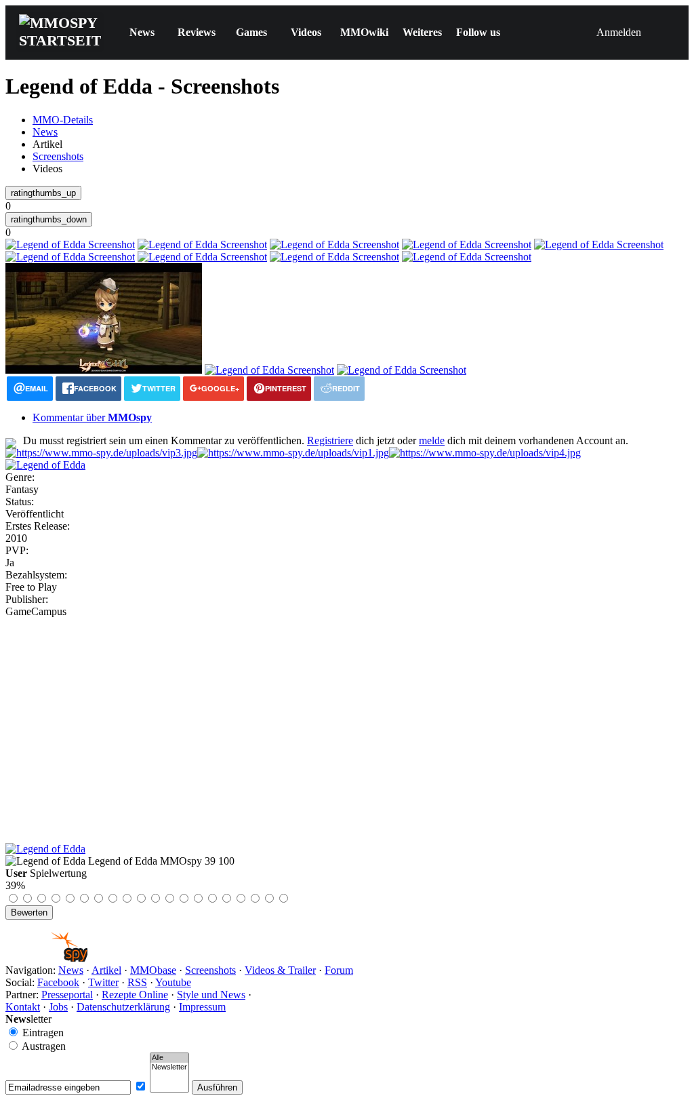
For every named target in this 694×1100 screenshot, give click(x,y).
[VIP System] (293, 452)
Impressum (202, 1007)
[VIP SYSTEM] (101, 452)
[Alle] (169, 1058)
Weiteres (422, 32)
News (142, 32)
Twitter (103, 982)
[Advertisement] (347, 719)
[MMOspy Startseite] (46, 958)
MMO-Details (63, 119)
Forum (339, 970)
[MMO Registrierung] (485, 452)
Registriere (330, 440)
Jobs (58, 1007)
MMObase (153, 970)
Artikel (106, 970)
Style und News (211, 994)
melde (432, 440)
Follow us (478, 32)
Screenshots (58, 156)
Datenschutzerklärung (123, 1007)
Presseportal (67, 994)
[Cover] (45, 465)
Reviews (197, 32)
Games (251, 32)
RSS (137, 982)
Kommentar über (92, 417)
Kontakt (22, 1007)
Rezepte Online (135, 994)
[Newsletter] (169, 1067)
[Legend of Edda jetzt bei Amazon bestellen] (45, 849)
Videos (306, 32)
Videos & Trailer (280, 970)
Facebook (58, 982)
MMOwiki (364, 32)
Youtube (173, 982)
